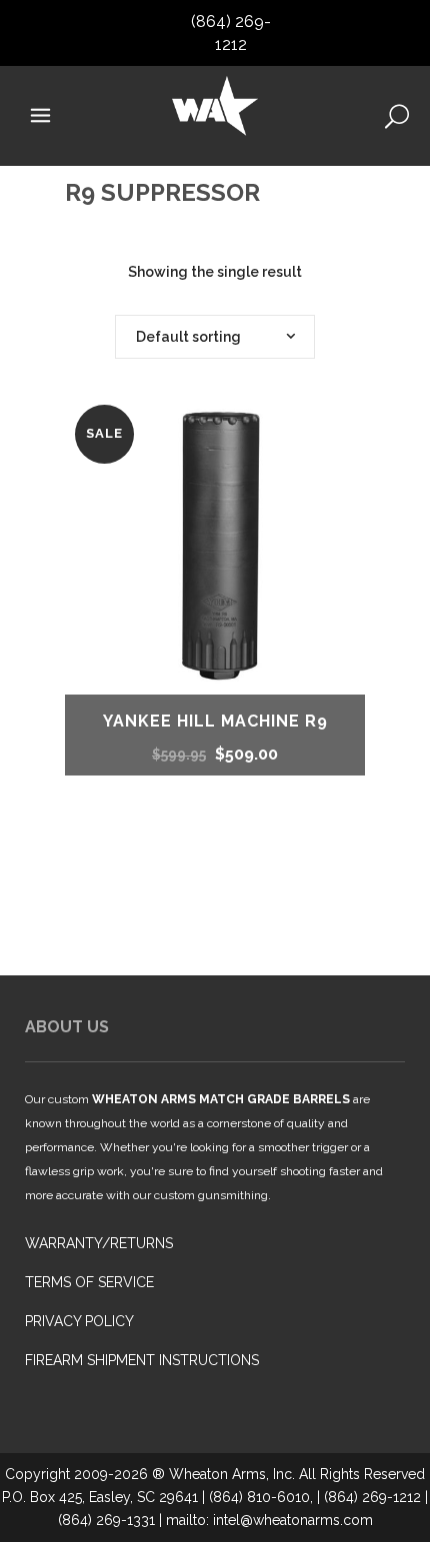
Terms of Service (89, 1282)
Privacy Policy (79, 1321)
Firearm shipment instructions (142, 1360)
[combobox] (215, 337)
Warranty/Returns (99, 1243)
